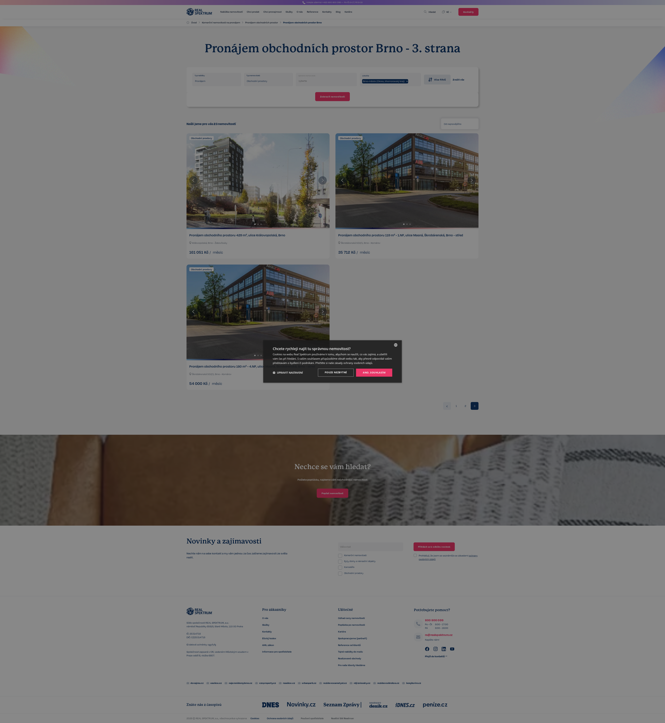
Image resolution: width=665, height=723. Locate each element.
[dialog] (332, 361)
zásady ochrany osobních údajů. (354, 363)
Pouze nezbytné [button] (336, 372)
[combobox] (395, 345)
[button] (288, 372)
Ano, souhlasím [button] (374, 372)
